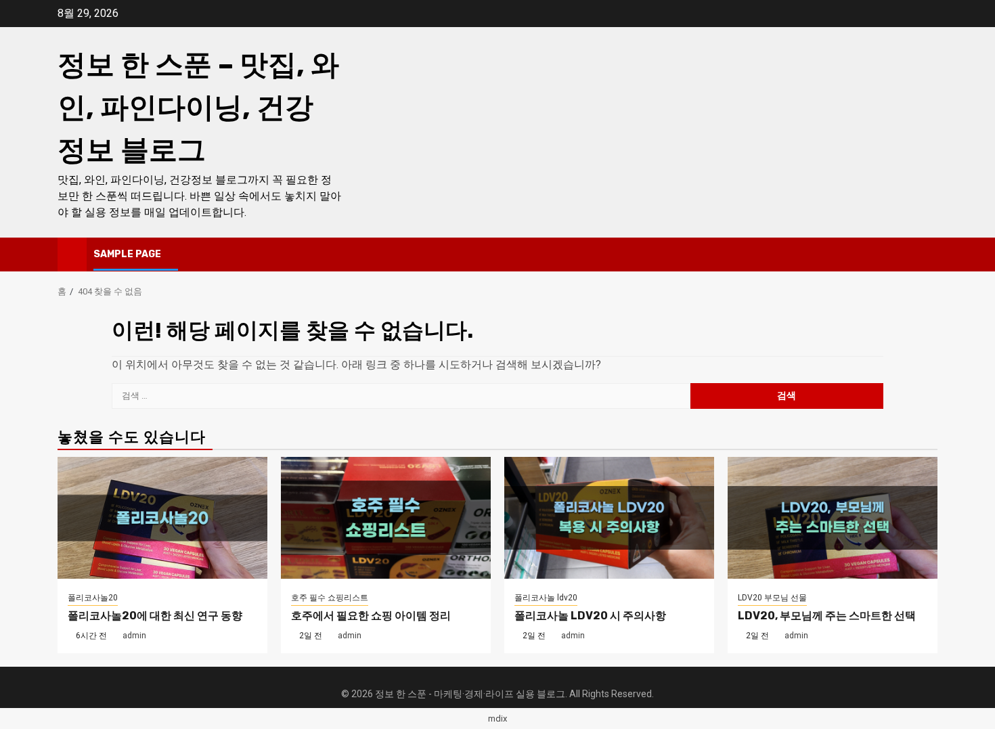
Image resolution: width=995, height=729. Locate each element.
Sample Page (127, 254)
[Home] (72, 253)
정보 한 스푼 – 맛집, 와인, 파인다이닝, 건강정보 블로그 (198, 107)
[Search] (927, 254)
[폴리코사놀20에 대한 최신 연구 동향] (162, 518)
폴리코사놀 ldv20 (545, 597)
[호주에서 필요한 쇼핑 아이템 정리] (386, 518)
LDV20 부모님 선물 (772, 597)
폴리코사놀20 (93, 597)
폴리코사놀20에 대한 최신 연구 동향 (155, 615)
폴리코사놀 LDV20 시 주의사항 (590, 615)
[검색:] (401, 396)
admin (134, 635)
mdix (497, 718)
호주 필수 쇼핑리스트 (329, 597)
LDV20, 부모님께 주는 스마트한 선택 (827, 615)
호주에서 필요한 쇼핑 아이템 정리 (371, 615)
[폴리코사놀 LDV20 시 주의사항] (609, 518)
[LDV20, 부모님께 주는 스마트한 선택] (832, 518)
